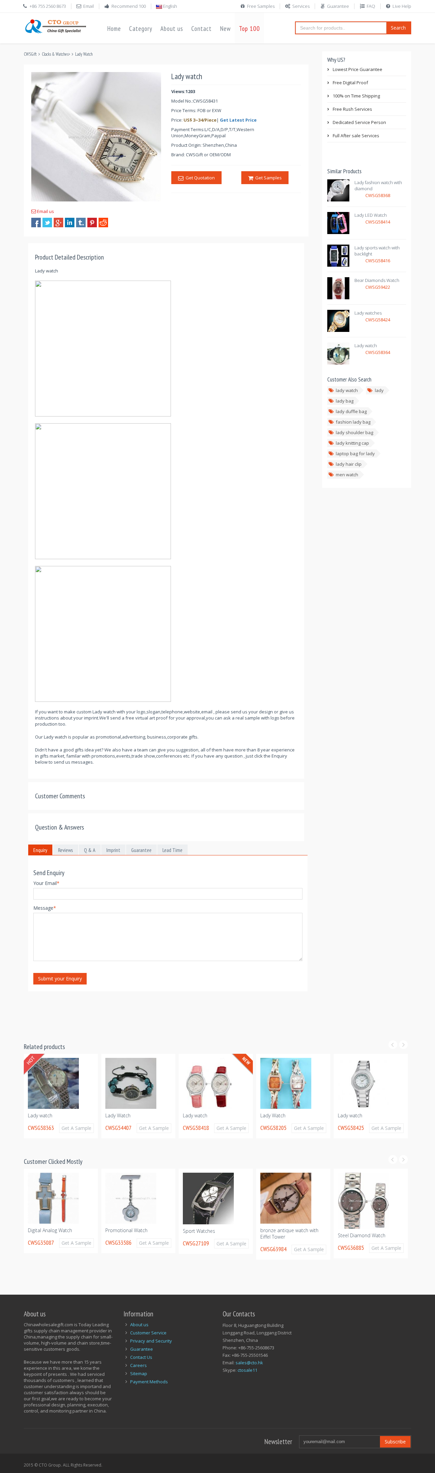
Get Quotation (199, 178)
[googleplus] (58, 222)
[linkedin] (69, 222)
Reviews (65, 850)
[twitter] (47, 222)
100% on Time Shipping (356, 96)
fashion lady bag (353, 422)
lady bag (344, 401)
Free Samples (261, 6)
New (225, 28)
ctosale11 (247, 1370)
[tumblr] (81, 222)
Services (301, 6)
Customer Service (148, 1333)
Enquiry (40, 850)
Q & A (89, 850)
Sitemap (138, 1373)
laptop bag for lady (355, 453)
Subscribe (395, 1441)
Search (398, 27)
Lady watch (365, 345)
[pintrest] (92, 222)
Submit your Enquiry (60, 978)
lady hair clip (349, 464)
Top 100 (249, 28)
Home (114, 28)
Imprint (113, 850)
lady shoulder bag (354, 432)
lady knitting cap (352, 443)
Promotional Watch (49, 1230)
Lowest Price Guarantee (357, 69)
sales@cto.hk (249, 1363)
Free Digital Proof (350, 82)
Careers (138, 1365)
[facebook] (36, 222)
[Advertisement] (147, 1012)
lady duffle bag (351, 411)
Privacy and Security (151, 1341)
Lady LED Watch (370, 215)
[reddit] (103, 222)
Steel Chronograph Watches (368, 1258)
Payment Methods (149, 1382)
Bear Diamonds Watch (376, 280)
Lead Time (172, 850)
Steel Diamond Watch (284, 1235)
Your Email (46, 883)
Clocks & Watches (55, 54)
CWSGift (30, 54)
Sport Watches (121, 1231)
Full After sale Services (356, 135)
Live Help (402, 6)
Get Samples (267, 178)
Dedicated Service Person (359, 122)
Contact (201, 28)
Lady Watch (84, 54)
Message (44, 908)
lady (379, 390)
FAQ (371, 6)
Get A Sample (76, 1128)
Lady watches (368, 313)
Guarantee (338, 6)
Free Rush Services (352, 109)
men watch (347, 475)
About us (171, 28)
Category (140, 28)
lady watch (347, 390)
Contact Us (141, 1357)
